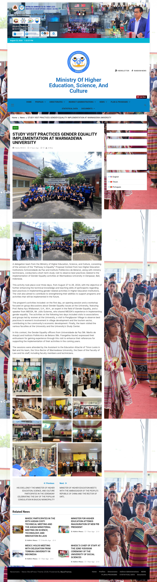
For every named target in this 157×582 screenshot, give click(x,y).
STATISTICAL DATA (70, 108)
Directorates (56, 102)
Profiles (39, 102)
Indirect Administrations (81, 102)
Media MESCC (20, 148)
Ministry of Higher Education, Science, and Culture (78, 85)
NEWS (102, 102)
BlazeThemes (66, 572)
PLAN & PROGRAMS (119, 102)
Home (29, 102)
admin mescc (32, 540)
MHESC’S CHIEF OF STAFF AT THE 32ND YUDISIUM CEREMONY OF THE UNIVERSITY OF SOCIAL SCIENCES (85, 551)
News (15, 128)
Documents (86, 108)
